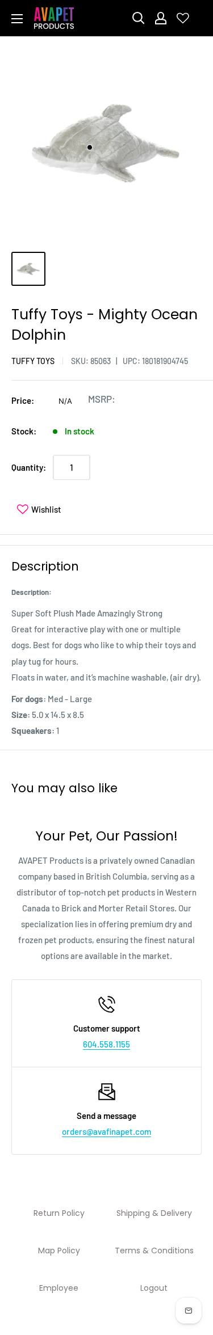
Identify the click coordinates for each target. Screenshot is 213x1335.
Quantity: (28, 467)
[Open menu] (17, 18)
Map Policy (59, 1250)
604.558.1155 (106, 1044)
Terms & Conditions (154, 1250)
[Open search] (138, 18)
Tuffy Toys (33, 361)
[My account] (160, 18)
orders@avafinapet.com (106, 1131)
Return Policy (59, 1213)
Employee (58, 1288)
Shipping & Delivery (154, 1213)
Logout (154, 1288)
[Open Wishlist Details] (183, 18)
